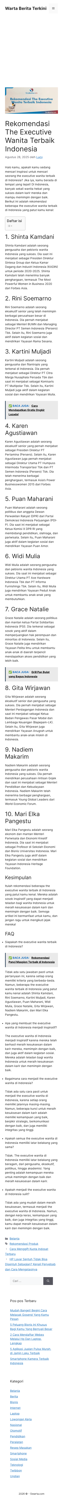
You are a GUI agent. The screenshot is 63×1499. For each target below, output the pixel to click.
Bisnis (14, 1402)
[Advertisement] (31, 54)
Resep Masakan (21, 1447)
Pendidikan (17, 1436)
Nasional (16, 1425)
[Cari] (48, 1281)
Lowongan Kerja (21, 1419)
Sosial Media (18, 1459)
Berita (14, 1396)
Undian (15, 1476)
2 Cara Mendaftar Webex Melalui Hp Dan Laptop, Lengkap (27, 1339)
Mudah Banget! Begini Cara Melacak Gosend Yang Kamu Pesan (29, 1315)
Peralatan (16, 1442)
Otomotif (16, 1430)
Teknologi (16, 1465)
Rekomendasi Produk (24, 1243)
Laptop (14, 1413)
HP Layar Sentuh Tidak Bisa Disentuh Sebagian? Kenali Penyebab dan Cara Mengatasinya (30, 1264)
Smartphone (18, 1453)
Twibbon (16, 1470)
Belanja (14, 1238)
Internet (15, 1408)
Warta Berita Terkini (26, 8)
